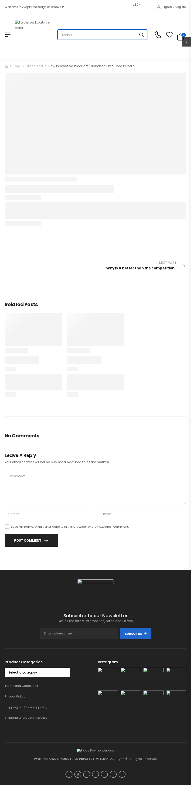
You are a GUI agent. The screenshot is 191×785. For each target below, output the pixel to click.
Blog (17, 66)
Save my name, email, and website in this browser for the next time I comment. (69, 526)
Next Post (141, 265)
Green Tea (34, 66)
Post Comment (27, 540)
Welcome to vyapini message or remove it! (34, 7)
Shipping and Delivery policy (26, 707)
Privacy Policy (15, 696)
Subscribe (133, 633)
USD (135, 5)
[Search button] (141, 34)
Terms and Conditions (21, 686)
